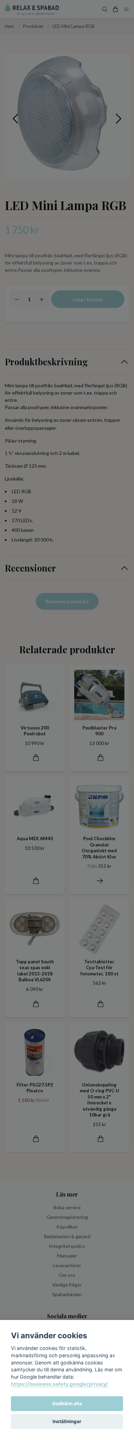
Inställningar (67, 1421)
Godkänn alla (67, 1403)
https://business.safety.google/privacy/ (59, 1384)
